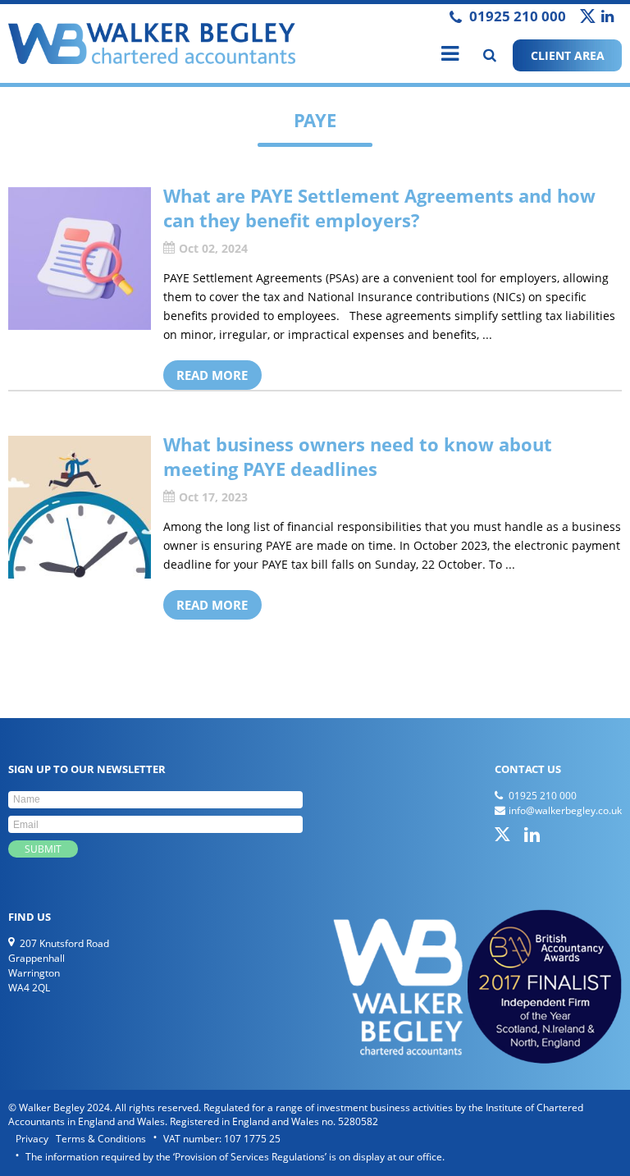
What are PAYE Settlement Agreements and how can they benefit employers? (379, 207)
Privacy (32, 1139)
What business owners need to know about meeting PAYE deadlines (357, 456)
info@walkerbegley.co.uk (565, 810)
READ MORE (212, 375)
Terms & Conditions (101, 1139)
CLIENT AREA (568, 55)
